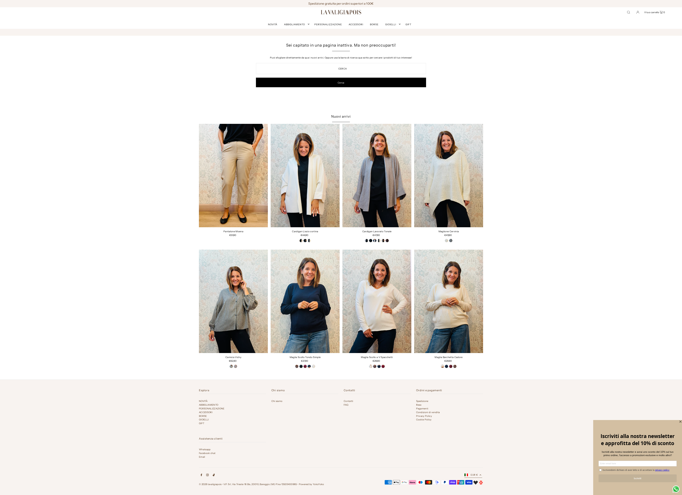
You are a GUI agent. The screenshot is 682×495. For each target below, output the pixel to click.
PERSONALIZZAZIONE (211, 408)
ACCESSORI (205, 412)
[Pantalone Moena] (233, 175)
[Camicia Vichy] (233, 301)
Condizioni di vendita (428, 412)
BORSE (203, 416)
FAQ (346, 404)
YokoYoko (318, 484)
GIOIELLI (390, 24)
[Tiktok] (214, 475)
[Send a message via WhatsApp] (676, 489)
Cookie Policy (424, 419)
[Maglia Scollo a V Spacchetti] (376, 301)
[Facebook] (201, 475)
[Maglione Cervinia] (448, 175)
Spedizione (422, 401)
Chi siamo (277, 401)
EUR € (474, 474)
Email (202, 456)
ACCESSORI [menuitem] (356, 24)
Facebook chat (207, 453)
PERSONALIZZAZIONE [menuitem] (328, 24)
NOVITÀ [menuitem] (272, 24)
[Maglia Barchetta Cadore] (448, 301)
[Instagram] (207, 475)
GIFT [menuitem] (408, 24)
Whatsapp (205, 449)
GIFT (201, 423)
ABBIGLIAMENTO (294, 24)
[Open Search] (628, 12)
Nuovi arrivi (341, 116)
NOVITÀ (203, 401)
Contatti (348, 401)
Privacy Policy (424, 416)
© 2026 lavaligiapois (210, 484)
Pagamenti (422, 408)
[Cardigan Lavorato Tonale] (376, 175)
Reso (419, 404)
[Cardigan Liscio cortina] (305, 175)
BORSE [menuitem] (374, 24)
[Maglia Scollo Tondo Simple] (305, 301)
